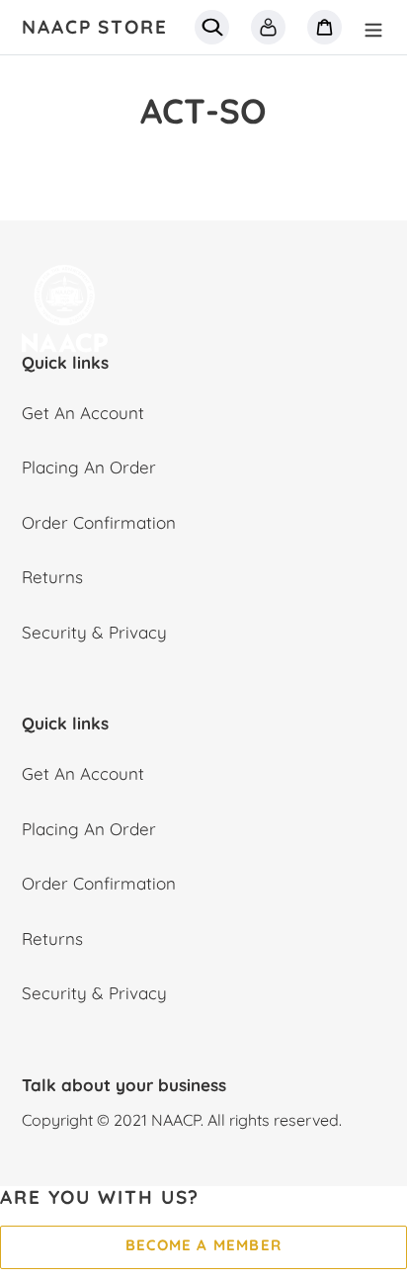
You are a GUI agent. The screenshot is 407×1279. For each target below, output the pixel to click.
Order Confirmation (99, 522)
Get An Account (83, 412)
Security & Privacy (94, 632)
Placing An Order (89, 467)
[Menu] (373, 27)
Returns (52, 576)
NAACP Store (95, 27)
